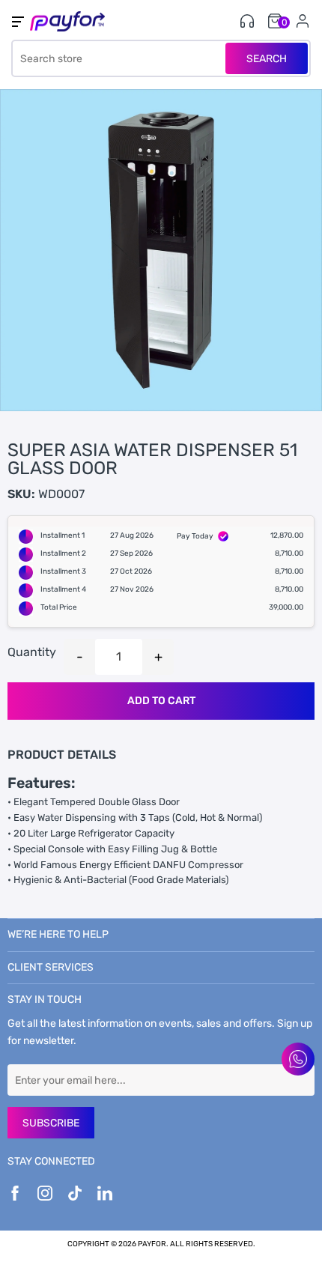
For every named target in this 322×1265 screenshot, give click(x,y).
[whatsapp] (298, 1059)
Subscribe (50, 1123)
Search (266, 58)
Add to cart (161, 700)
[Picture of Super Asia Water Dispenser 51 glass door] (161, 250)
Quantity (31, 652)
